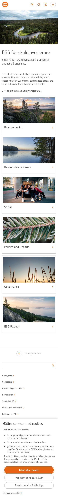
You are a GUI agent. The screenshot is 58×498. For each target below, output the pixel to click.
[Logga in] (45, 4)
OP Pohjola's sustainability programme (22, 90)
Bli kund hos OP (9, 414)
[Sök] (32, 4)
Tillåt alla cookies (29, 470)
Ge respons (7, 382)
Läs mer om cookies (12, 493)
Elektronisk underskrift (12, 407)
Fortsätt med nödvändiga (29, 485)
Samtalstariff (8, 401)
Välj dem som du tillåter (29, 477)
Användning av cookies (12, 388)
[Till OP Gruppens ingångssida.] (5, 4)
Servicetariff (7, 395)
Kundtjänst (7, 375)
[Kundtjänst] (39, 4)
